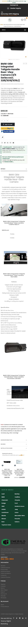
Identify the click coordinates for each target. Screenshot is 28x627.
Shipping (3, 584)
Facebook (2, 142)
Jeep (16, 509)
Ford (16, 503)
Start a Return (4, 590)
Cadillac (17, 497)
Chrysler (17, 500)
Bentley (17, 494)
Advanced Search (5, 571)
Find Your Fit (4, 594)
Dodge (4, 503)
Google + (10, 142)
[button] (25, 57)
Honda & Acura (19, 506)
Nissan (4, 518)
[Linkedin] (20, 618)
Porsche (17, 518)
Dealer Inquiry (15, 8)
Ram (3, 522)
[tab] (14, 169)
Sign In (2, 604)
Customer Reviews (5, 577)
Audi (3, 494)
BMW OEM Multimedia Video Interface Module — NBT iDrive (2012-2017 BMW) (19, 472)
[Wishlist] (22, 20)
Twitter (5, 142)
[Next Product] (26, 63)
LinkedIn (7, 142)
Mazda (4, 515)
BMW (3, 497)
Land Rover (5, 512)
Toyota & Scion (6, 525)
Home (1, 24)
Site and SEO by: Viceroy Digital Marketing (6, 621)
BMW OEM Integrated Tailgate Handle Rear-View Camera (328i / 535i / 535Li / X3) (7, 472)
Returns (3, 588)
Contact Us (14, 5)
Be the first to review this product (15, 84)
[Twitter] (17, 618)
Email (13, 142)
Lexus (16, 512)
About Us (3, 565)
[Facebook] (14, 618)
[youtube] (23, 618)
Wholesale (3, 597)
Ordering (3, 586)
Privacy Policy (4, 569)
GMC (3, 506)
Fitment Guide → (9, 161)
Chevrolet (5, 500)
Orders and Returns (6, 573)
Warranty (3, 596)
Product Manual (5, 606)
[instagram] (26, 618)
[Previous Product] (24, 63)
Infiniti (4, 509)
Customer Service (5, 567)
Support (3, 592)
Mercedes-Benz (20, 515)
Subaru (17, 522)
